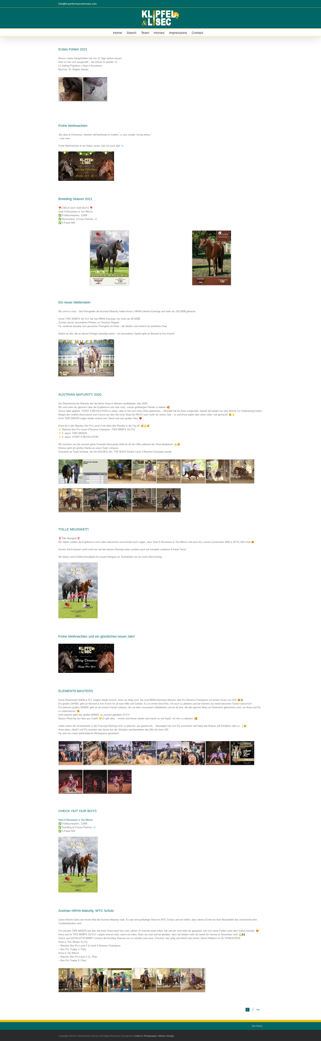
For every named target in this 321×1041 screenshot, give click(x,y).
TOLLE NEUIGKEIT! (73, 529)
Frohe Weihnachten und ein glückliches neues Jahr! (96, 636)
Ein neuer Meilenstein (74, 302)
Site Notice (257, 1026)
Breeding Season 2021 (75, 199)
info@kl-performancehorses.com (77, 3)
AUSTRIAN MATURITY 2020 (79, 394)
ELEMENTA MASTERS (75, 691)
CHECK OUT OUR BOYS (77, 811)
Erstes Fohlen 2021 (72, 49)
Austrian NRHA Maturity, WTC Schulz (86, 911)
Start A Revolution (68, 820)
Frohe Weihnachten (72, 126)
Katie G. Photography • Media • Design (154, 1036)
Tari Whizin (87, 820)
